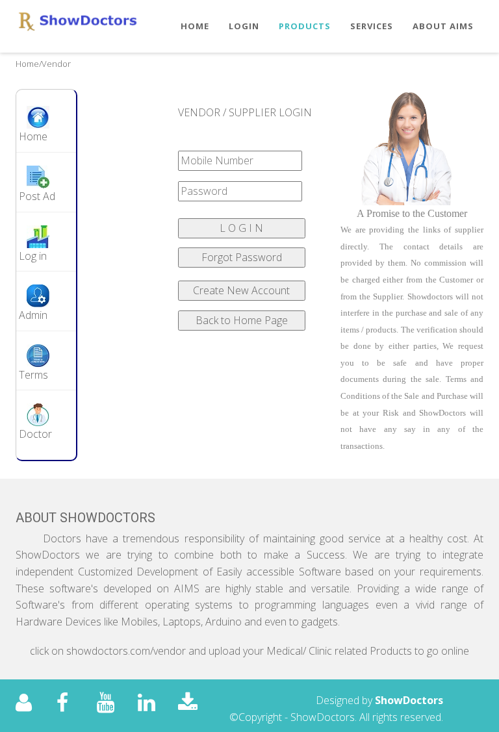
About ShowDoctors (85, 517)
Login (244, 26)
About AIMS (443, 26)
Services (371, 26)
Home (195, 26)
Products (305, 26)
